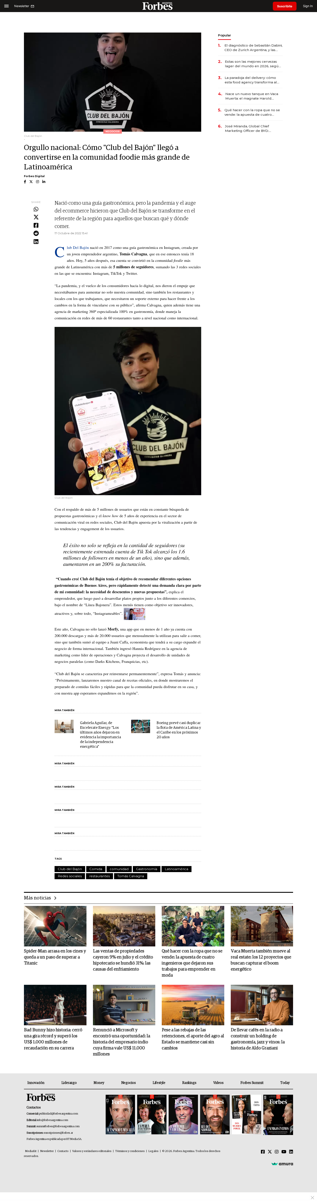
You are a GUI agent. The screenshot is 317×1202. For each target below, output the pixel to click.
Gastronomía (146, 869)
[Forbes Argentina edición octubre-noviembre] (246, 1115)
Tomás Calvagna (130, 876)
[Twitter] (36, 217)
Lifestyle (159, 1083)
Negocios (128, 1083)
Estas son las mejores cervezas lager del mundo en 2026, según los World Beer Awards (253, 63)
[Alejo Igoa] (183, 1115)
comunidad (119, 869)
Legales (153, 1151)
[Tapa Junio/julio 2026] (120, 1115)
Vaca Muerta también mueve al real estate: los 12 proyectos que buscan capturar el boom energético (261, 960)
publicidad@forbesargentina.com (58, 1113)
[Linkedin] (36, 242)
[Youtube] (283, 1152)
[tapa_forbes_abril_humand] (152, 1115)
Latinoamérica (176, 869)
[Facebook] (36, 226)
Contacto (63, 1151)
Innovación (35, 1083)
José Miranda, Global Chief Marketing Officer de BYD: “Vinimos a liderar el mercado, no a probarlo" (252, 128)
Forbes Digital (34, 176)
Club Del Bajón (78, 247)
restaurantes (99, 876)
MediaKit (30, 1151)
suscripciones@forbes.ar (58, 1133)
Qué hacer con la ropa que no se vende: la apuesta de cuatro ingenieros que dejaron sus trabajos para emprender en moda (252, 112)
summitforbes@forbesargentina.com (58, 1126)
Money (99, 1083)
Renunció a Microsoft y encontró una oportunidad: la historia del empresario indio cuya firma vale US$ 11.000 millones (121, 1042)
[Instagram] (277, 1152)
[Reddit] (36, 233)
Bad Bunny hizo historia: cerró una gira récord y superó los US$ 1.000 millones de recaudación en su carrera (53, 1039)
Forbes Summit (251, 1083)
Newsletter (47, 1151)
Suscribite (284, 6)
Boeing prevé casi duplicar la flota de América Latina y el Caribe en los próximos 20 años (179, 730)
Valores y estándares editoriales (91, 1151)
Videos (218, 1083)
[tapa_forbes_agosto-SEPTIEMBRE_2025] (277, 1115)
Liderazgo (69, 1083)
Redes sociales (70, 876)
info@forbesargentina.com (52, 1120)
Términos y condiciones (130, 1151)
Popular (224, 35)
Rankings (189, 1083)
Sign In (308, 6)
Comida (95, 869)
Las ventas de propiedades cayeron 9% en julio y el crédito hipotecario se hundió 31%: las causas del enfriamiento (123, 960)
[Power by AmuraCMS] (282, 1164)
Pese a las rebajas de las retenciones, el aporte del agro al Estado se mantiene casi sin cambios (193, 1039)
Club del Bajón (70, 869)
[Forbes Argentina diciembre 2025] (215, 1115)
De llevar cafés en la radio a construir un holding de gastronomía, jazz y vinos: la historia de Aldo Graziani (258, 1039)
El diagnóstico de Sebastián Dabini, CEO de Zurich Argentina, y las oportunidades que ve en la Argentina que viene (253, 47)
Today (285, 1083)
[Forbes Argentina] (158, 6)
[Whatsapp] (36, 209)
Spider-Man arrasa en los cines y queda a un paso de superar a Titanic (55, 957)
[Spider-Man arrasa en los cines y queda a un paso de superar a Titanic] (55, 926)
